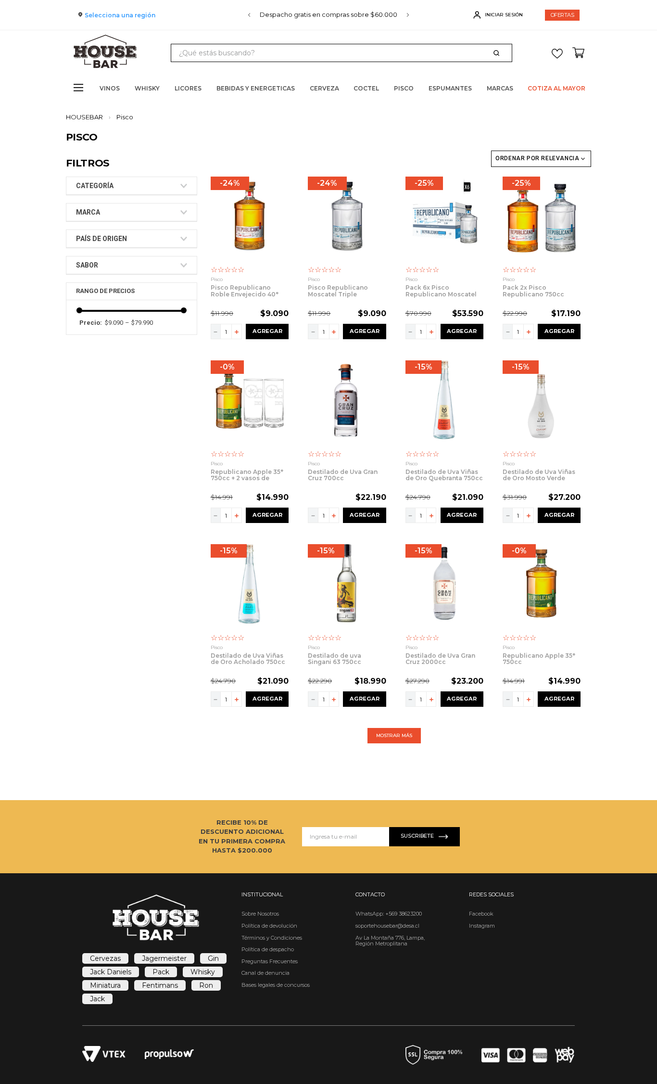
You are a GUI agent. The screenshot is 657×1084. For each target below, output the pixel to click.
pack (160, 972)
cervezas (105, 958)
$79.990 (139, 322)
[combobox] (341, 53)
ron (206, 985)
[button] (131, 186)
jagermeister (164, 958)
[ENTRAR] (499, 15)
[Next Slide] (408, 15)
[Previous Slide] (249, 15)
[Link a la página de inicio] (87, 117)
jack (97, 999)
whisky (202, 972)
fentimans (160, 985)
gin (213, 958)
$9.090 (114, 322)
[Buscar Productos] (498, 53)
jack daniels (110, 972)
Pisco (124, 117)
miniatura (105, 985)
